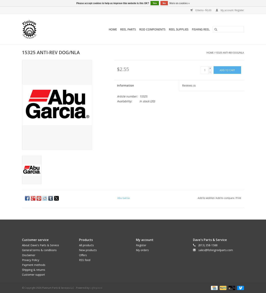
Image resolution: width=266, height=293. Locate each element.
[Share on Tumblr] (50, 198)
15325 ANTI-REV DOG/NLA (229, 52)
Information (125, 85)
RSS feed (84, 260)
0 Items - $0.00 (203, 10)
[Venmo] (240, 287)
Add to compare (225, 198)
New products (88, 250)
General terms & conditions (39, 250)
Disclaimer (28, 255)
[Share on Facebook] (27, 198)
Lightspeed (96, 287)
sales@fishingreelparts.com (215, 250)
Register (141, 245)
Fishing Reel (201, 29)
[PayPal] (222, 287)
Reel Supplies (178, 29)
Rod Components (152, 29)
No (164, 3)
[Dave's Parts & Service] (32, 29)
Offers (83, 255)
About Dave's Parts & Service (40, 245)
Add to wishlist (206, 198)
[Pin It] (39, 198)
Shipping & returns (33, 270)
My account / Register (232, 10)
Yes (155, 3)
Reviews (189, 85)
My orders (142, 250)
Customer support (33, 274)
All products (86, 245)
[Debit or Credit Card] (231, 287)
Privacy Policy (30, 260)
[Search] (216, 29)
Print (238, 198)
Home (113, 29)
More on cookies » (179, 3)
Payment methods (33, 265)
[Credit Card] (214, 287)
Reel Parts (128, 29)
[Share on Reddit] (44, 198)
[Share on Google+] (33, 198)
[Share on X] (56, 198)
